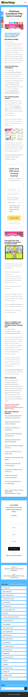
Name (14, 527)
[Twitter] (12, 23)
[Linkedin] (15, 23)
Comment (14, 515)
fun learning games (12, 333)
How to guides (6, 631)
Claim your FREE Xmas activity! (14, 218)
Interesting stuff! (7, 638)
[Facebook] (10, 23)
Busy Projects (6, 591)
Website (14, 541)
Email (14, 534)
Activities (5, 587)
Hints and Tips (6, 628)
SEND (4, 660)
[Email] (22, 23)
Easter (4, 613)
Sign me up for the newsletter (14, 555)
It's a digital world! (7, 646)
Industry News (6, 635)
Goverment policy (7, 620)
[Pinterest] (17, 23)
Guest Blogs (6, 624)
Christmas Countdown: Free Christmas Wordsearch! (14, 568)
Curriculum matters (7, 609)
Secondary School (7, 657)
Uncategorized (6, 675)
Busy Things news (7, 595)
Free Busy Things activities (9, 617)
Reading (5, 653)
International (6, 642)
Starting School (6, 668)
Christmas (15, 490)
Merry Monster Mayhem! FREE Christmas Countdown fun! (14, 576)
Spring (4, 664)
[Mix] (20, 23)
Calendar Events (8, 490)
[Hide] (1, 29)
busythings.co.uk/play (15, 304)
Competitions (6, 606)
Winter (4, 679)
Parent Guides (6, 649)
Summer (5, 671)
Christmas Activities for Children (12, 493)
